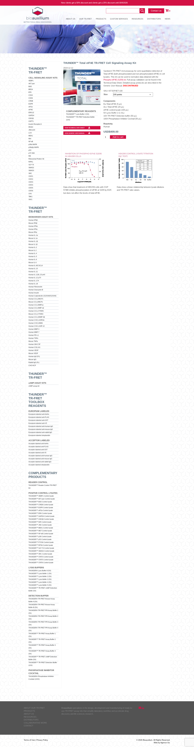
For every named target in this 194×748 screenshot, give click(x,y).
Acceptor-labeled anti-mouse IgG (40, 459)
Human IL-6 (33, 259)
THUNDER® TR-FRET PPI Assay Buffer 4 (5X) (43, 629)
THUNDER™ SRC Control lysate (40, 554)
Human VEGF (33, 350)
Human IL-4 (33, 253)
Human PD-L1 (34, 335)
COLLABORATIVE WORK (35, 723)
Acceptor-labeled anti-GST (38, 450)
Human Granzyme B (36, 290)
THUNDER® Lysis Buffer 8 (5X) (40, 571)
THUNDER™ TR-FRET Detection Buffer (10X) (43, 664)
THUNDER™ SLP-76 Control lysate (41, 548)
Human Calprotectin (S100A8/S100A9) (42, 296)
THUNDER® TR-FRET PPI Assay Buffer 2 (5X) (43, 617)
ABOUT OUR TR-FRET (34, 708)
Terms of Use (29, 740)
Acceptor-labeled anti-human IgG (40, 456)
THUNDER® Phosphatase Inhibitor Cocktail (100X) (41, 677)
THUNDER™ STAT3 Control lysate (41, 557)
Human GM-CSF (34, 344)
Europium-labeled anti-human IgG (41, 426)
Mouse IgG (32, 359)
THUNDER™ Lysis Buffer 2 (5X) (40, 576)
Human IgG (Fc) (34, 356)
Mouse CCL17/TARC (36, 314)
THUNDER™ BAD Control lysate (40, 502)
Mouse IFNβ (33, 223)
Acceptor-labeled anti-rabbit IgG (40, 462)
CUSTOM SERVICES (119, 19)
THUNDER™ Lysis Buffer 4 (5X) (40, 582)
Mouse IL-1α (33, 238)
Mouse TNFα (33, 341)
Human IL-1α (33, 235)
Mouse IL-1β (33, 244)
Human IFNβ (33, 220)
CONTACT (28, 726)
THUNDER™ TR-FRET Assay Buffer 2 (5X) (42, 640)
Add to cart (118, 137)
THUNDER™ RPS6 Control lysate (41, 545)
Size (106, 94)
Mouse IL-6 (33, 262)
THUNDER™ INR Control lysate (40, 522)
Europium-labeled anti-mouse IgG (41, 429)
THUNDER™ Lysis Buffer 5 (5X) (40, 585)
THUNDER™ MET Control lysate (40, 531)
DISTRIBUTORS (154, 19)
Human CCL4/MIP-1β (36, 308)
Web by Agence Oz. (162, 743)
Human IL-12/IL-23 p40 (37, 275)
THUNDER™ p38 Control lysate (40, 536)
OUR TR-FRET (85, 19)
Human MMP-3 (34, 329)
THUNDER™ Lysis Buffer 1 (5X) (40, 573)
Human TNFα (33, 338)
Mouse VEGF (33, 353)
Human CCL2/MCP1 (36, 299)
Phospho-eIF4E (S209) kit (114, 80)
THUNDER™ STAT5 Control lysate (41, 560)
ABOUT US (70, 19)
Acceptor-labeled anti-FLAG (38, 447)
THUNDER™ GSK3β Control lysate (41, 519)
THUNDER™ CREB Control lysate (41, 505)
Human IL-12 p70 (35, 278)
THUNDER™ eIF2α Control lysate (41, 510)
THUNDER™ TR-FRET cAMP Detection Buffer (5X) (43, 589)
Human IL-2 (33, 247)
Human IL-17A (34, 281)
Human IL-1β (33, 241)
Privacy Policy (42, 740)
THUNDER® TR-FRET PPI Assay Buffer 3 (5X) (43, 623)
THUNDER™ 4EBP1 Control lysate (41, 496)
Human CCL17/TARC (36, 311)
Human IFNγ (33, 229)
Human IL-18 (33, 284)
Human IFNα (33, 226)
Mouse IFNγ (33, 232)
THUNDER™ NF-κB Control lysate (41, 534)
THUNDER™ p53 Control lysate (40, 539)
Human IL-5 (33, 256)
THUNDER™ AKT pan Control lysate (42, 499)
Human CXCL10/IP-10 (37, 326)
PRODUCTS (101, 19)
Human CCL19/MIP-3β (37, 317)
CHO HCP (32, 365)
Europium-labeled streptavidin (39, 435)
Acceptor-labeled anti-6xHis (38, 444)
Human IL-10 (33, 269)
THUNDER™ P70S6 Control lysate (41, 542)
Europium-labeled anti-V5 (38, 423)
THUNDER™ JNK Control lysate (40, 525)
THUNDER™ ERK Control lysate (40, 513)
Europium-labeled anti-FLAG (39, 417)
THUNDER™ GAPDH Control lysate (41, 516)
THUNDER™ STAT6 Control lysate (41, 563)
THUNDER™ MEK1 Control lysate (41, 528)
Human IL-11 (33, 272)
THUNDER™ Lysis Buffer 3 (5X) (40, 579)
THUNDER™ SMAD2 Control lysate (41, 551)
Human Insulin (34, 293)
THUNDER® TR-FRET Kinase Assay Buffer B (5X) (42, 606)
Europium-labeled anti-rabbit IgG (40, 432)
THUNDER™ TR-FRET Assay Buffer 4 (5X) (42, 652)
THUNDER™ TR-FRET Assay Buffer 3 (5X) (42, 646)
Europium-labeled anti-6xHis (39, 414)
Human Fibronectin (35, 287)
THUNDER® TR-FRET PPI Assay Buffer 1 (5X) (43, 611)
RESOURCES (137, 19)
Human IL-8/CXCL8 (36, 265)
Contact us (156, 10)
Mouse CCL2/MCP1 (36, 302)
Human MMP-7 (34, 332)
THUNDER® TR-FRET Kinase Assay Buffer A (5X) (42, 600)
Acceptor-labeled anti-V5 (37, 453)
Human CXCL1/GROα (36, 320)
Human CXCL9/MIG (36, 323)
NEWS (167, 19)
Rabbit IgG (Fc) (34, 362)
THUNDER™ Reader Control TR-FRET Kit (43, 486)
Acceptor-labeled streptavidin (39, 465)
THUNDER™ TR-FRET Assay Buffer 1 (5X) (42, 635)
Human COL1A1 (34, 347)
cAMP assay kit (34, 386)
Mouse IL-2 (33, 250)
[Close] (190, 2)
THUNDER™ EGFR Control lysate (41, 507)
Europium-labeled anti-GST (38, 420)
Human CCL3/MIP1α (36, 305)
